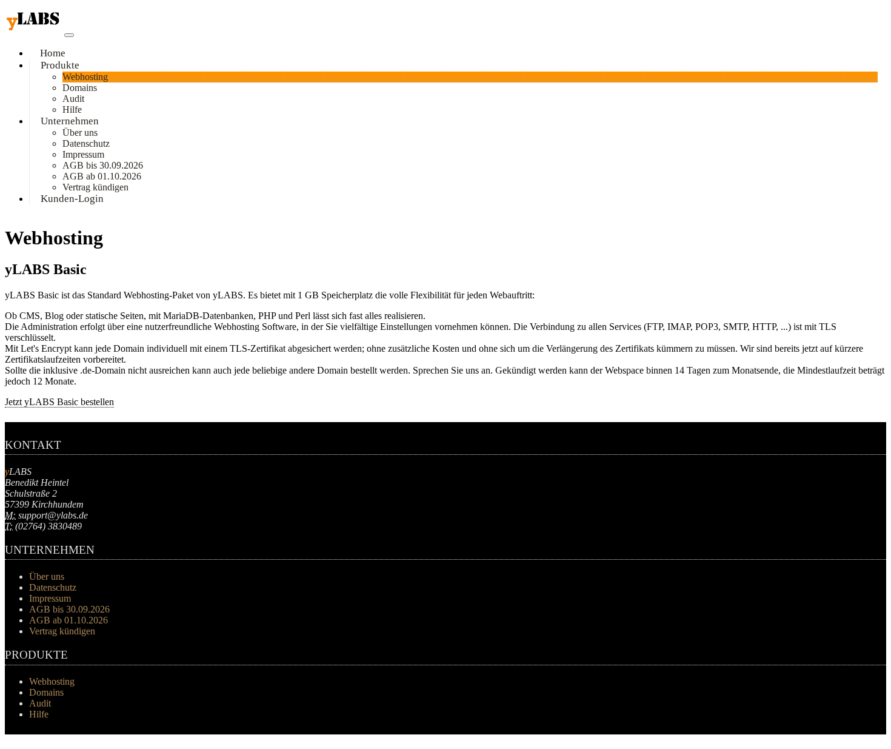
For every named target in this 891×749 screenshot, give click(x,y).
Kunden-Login (72, 198)
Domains (79, 87)
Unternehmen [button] (70, 121)
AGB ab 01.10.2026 (101, 176)
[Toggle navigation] (69, 35)
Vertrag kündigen (62, 631)
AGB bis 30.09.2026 (102, 165)
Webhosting (85, 77)
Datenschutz (86, 143)
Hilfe (38, 714)
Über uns (80, 132)
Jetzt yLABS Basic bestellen (59, 402)
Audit (73, 98)
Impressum (83, 154)
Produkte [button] (60, 65)
